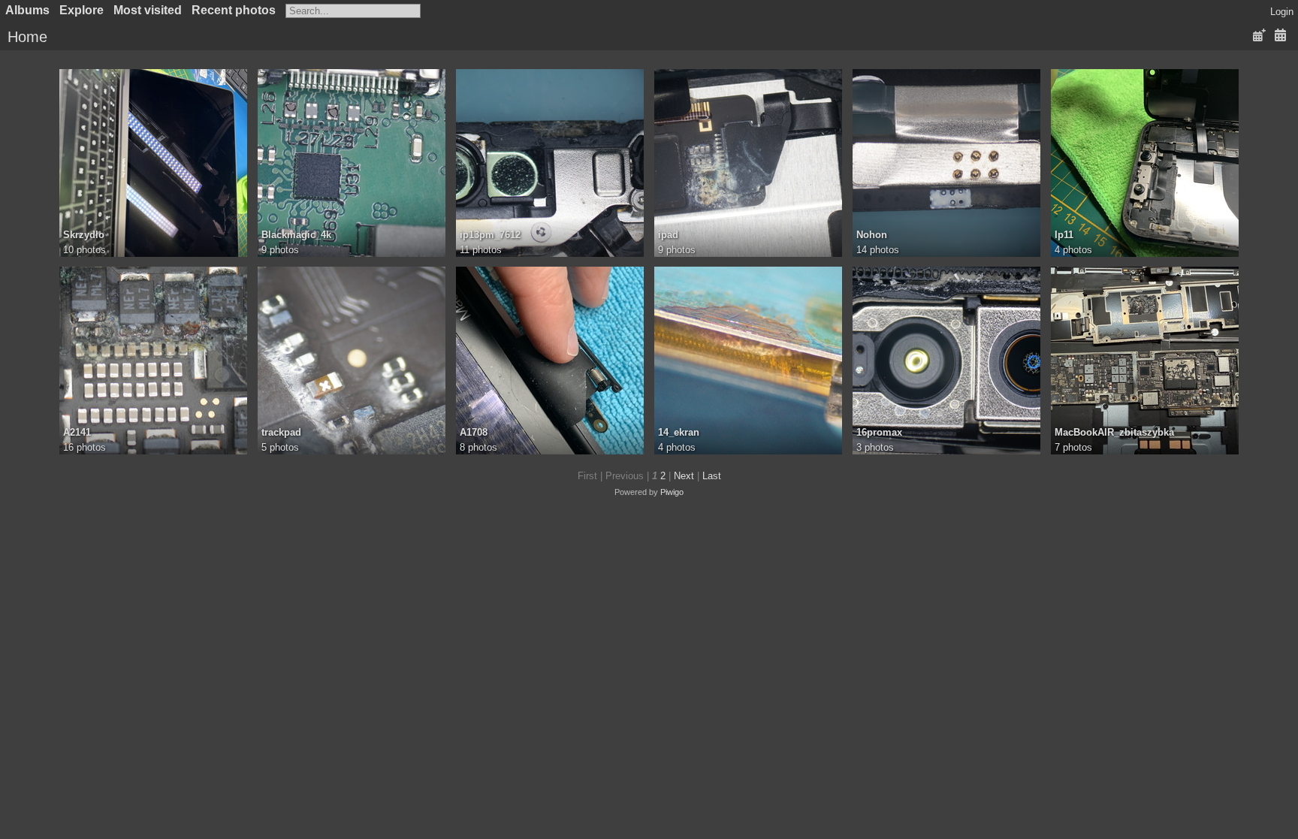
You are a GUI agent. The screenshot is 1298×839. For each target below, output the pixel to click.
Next (684, 475)
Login (1281, 11)
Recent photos (234, 10)
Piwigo (672, 491)
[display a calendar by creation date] (1280, 35)
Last (711, 475)
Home (27, 37)
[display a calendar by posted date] (1259, 35)
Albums (27, 10)
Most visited (147, 10)
